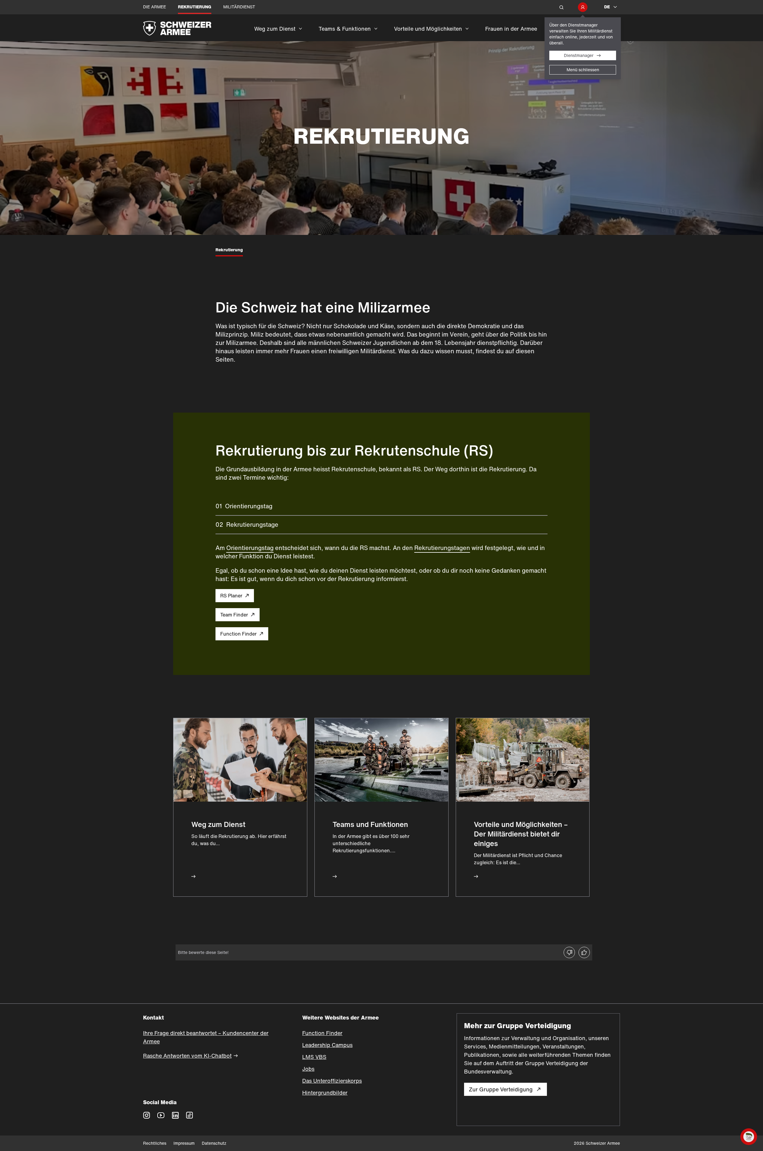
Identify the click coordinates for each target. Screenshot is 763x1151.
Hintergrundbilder (325, 1092)
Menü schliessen (583, 69)
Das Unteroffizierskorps (332, 1081)
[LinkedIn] (175, 1115)
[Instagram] (146, 1115)
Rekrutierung (229, 250)
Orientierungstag (250, 547)
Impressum (184, 1143)
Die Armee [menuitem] (154, 7)
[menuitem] (278, 32)
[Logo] (194, 27)
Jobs (308, 1069)
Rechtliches (154, 1143)
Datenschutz (214, 1143)
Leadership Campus (327, 1045)
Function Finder (238, 633)
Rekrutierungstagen (442, 547)
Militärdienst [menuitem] (239, 7)
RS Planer (231, 595)
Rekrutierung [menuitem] (194, 7)
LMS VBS (314, 1057)
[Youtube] (161, 1115)
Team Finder (234, 614)
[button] (561, 7)
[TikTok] (189, 1115)
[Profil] (582, 7)
